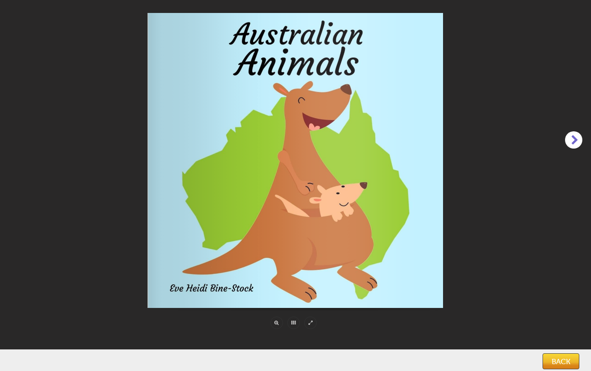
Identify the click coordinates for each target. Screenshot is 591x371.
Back (561, 362)
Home (22, 362)
